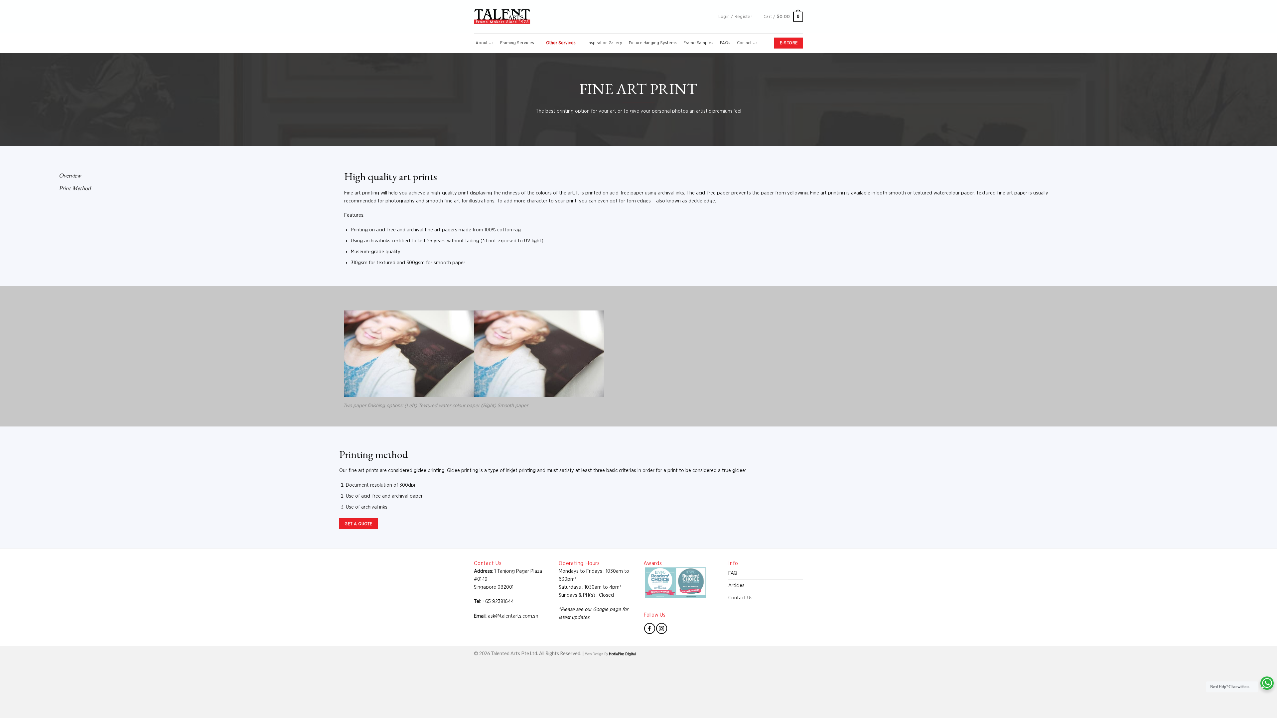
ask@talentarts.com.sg (513, 616)
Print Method (73, 188)
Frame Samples (698, 43)
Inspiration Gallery (605, 43)
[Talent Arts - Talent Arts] (502, 16)
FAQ (732, 573)
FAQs (725, 43)
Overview (68, 175)
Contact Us (747, 43)
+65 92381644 (498, 601)
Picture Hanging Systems (653, 43)
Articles (736, 585)
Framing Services (517, 43)
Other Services (561, 43)
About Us (485, 43)
